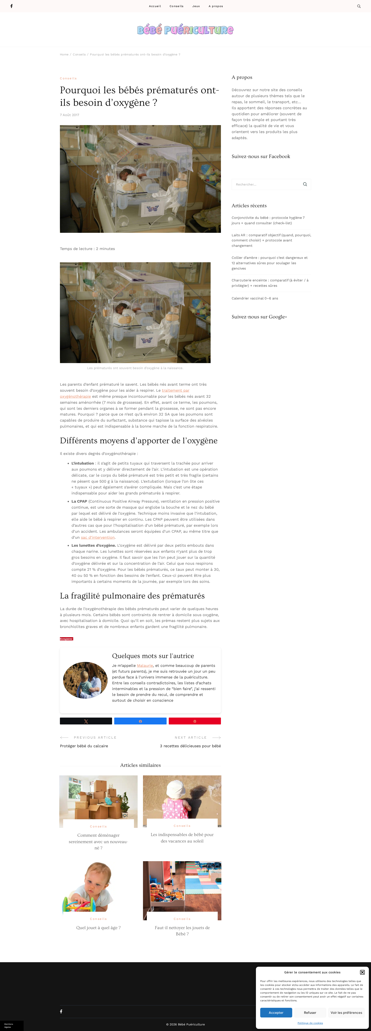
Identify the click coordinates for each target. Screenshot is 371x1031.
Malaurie (145, 665)
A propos (216, 6)
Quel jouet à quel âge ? (98, 927)
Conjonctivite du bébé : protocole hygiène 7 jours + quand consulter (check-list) (268, 220)
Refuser (310, 1013)
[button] (362, 972)
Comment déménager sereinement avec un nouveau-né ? (98, 841)
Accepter (276, 1013)
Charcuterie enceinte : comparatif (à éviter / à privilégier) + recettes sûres (270, 283)
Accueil (155, 6)
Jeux (196, 6)
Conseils (177, 6)
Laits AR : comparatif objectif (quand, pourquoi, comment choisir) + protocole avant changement (271, 240)
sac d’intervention (98, 537)
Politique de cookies (310, 1023)
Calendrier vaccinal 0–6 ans (255, 298)
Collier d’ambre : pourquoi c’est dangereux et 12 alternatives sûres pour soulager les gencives (270, 263)
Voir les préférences (346, 1013)
